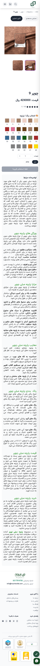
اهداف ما (35, 604)
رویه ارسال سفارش (32, 623)
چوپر (22, 12)
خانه (36, 12)
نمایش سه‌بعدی (31, 18)
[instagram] (17, 621)
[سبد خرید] (10, 4)
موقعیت (35, 610)
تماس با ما (34, 601)
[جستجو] (15, 4)
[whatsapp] (6, 621)
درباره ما (35, 598)
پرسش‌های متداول (12, 598)
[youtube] (3, 621)
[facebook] (10, 621)
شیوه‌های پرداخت (32, 626)
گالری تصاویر (16, 18)
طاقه (27, 162)
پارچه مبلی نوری (16, 532)
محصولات (29, 12)
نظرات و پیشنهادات (12, 601)
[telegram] (13, 621)
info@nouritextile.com (15, 584)
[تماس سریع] (36, 654)
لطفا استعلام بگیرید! (20, 169)
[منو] (5, 4)
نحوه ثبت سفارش (32, 620)
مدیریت (35, 607)
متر (35, 162)
